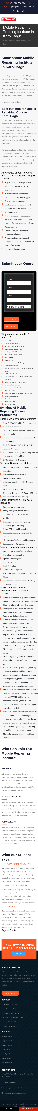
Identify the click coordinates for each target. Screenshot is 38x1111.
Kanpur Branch (6, 1058)
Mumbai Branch (7, 1062)
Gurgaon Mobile (7, 1036)
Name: (11, 279)
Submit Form (11, 319)
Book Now (19, 954)
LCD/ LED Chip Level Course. (11, 1013)
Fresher (6, 768)
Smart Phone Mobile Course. (11, 1009)
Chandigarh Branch (8, 1054)
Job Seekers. (9, 822)
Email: (11, 287)
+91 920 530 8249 (10, 1082)
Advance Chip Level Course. (11, 1022)
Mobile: (11, 295)
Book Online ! (9, 1109)
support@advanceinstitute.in (21, 6)
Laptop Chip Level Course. (10, 1004)
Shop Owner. (11, 907)
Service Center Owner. (17, 885)
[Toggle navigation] (33, 19)
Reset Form (10, 326)
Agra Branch (6, 1049)
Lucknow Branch (7, 1045)
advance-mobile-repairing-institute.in (16, 1093)
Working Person (11, 797)
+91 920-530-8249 (18, 3)
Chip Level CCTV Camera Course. (13, 1017)
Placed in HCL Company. (17, 864)
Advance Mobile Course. (9, 1026)
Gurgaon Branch (7, 1041)
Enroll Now (10, 993)
